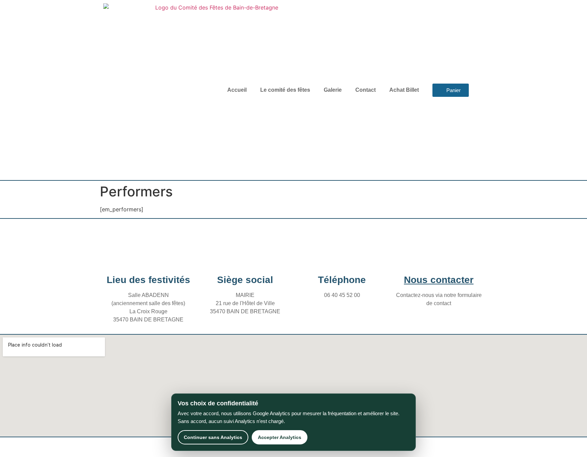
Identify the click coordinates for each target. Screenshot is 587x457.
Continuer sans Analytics (213, 437)
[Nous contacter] (438, 257)
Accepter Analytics (279, 437)
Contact (365, 90)
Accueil (237, 90)
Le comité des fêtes (285, 90)
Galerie (333, 90)
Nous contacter (439, 280)
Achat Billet (404, 90)
